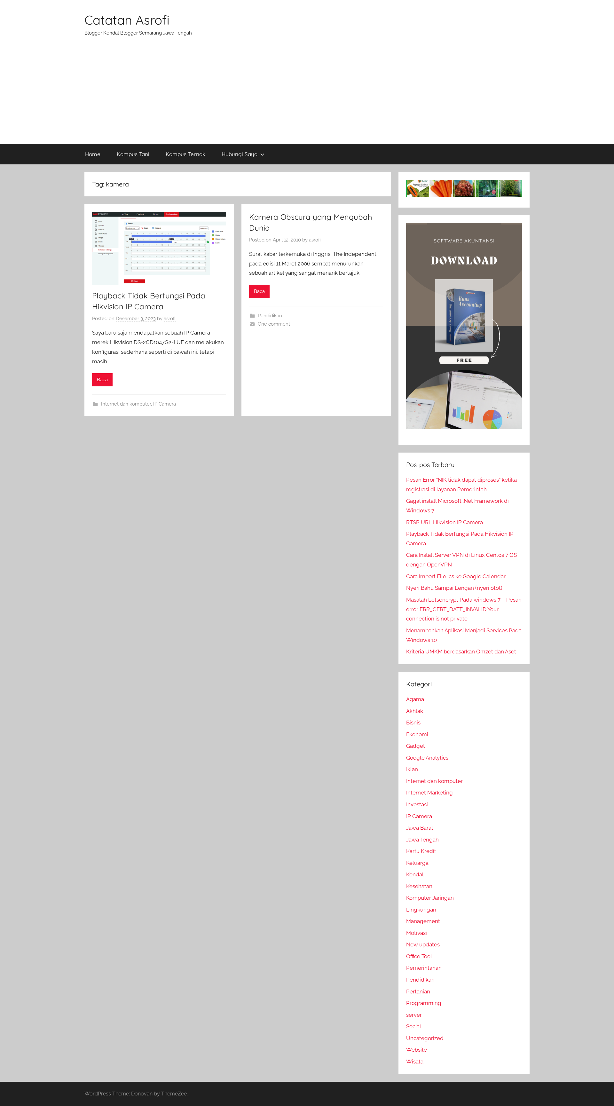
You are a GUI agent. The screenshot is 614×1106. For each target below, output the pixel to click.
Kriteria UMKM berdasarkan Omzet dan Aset (461, 651)
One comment (274, 324)
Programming (423, 1003)
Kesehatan (419, 886)
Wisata (414, 1061)
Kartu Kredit (421, 851)
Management (423, 921)
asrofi (170, 318)
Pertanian (418, 991)
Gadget (415, 746)
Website (416, 1050)
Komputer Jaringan (430, 898)
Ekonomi (417, 734)
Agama (415, 699)
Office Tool (419, 956)
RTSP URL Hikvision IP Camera (444, 522)
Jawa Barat (419, 828)
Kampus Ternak (185, 154)
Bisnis (413, 722)
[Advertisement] (307, 96)
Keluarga (417, 863)
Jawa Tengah (422, 839)
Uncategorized (425, 1038)
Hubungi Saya (239, 154)
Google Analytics (427, 757)
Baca (102, 380)
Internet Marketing (429, 792)
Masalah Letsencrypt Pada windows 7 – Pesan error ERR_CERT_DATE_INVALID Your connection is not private (464, 609)
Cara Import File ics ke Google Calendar (456, 576)
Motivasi (416, 933)
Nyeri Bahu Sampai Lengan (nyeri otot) (454, 588)
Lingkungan (421, 909)
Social (413, 1026)
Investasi (417, 804)
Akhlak (414, 711)
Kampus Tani (133, 154)
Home (92, 154)
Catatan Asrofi (126, 20)
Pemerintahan (424, 968)
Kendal (415, 874)
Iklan (412, 769)
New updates (423, 944)
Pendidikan (270, 316)
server (414, 1015)
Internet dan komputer (126, 404)
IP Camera (164, 404)
